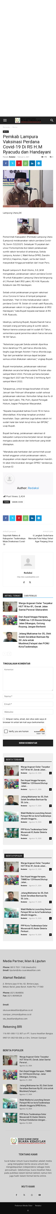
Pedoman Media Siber (23, 1205)
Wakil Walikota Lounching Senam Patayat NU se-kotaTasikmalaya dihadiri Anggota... (36, 816)
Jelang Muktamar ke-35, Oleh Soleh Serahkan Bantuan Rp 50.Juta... (34, 800)
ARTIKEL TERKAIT (13, 596)
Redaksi (12, 157)
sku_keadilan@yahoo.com (15, 1018)
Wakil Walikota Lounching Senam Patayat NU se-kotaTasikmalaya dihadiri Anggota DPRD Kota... (35, 1103)
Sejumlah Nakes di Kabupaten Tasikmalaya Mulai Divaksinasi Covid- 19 (14, 540)
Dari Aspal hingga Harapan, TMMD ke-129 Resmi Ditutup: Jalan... (34, 783)
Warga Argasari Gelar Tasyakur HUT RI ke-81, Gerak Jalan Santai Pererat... (35, 1060)
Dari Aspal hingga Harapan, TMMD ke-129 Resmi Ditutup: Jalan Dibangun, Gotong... (35, 1074)
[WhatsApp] (25, 163)
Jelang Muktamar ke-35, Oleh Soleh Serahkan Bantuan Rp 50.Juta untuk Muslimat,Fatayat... (36, 1088)
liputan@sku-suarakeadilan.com (24, 970)
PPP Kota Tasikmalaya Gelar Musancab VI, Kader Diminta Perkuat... (34, 832)
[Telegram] (39, 163)
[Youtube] (40, 1195)
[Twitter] (12, 163)
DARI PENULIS (30, 596)
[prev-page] (4, 654)
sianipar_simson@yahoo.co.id (17, 1014)
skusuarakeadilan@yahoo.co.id (18, 1010)
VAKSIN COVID (17, 502)
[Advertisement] (28, 29)
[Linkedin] (32, 163)
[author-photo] (28, 569)
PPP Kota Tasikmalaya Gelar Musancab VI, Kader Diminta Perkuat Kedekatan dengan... (33, 1117)
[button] (4, 120)
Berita (14, 127)
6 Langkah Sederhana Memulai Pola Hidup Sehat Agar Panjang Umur (40, 538)
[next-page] (9, 654)
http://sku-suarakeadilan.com (28, 577)
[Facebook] (6, 163)
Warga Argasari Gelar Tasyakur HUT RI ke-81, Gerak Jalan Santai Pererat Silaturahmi (36, 606)
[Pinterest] (19, 163)
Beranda (6, 127)
